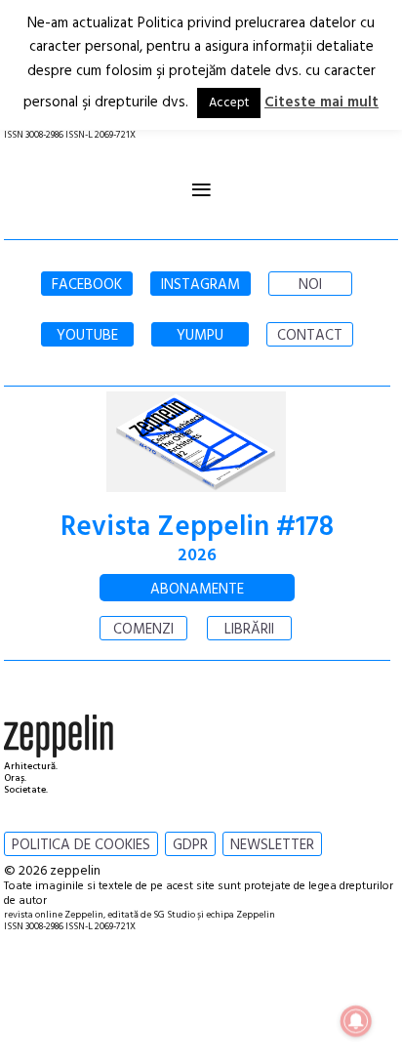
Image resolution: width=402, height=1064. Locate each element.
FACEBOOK (87, 285)
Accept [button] (229, 103)
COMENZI (143, 629)
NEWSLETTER (272, 845)
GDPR (190, 845)
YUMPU (200, 336)
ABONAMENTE (197, 589)
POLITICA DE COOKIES (81, 845)
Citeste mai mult (321, 102)
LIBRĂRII (249, 629)
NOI (310, 285)
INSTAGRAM (200, 285)
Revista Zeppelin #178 (197, 528)
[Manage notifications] (356, 1021)
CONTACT (309, 336)
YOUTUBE (87, 336)
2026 (197, 556)
